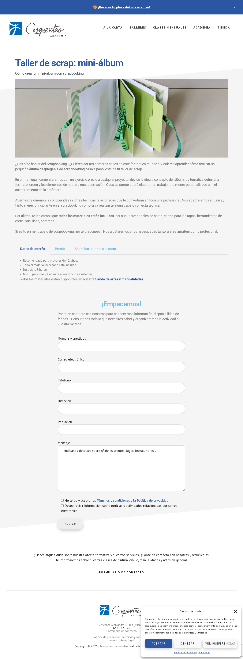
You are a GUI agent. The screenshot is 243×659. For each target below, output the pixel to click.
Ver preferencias (220, 643)
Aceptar (159, 643)
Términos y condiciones (113, 500)
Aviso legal (127, 640)
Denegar (188, 643)
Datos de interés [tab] (32, 249)
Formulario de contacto (121, 572)
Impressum (204, 652)
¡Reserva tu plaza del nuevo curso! (124, 7)
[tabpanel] (121, 273)
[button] (235, 611)
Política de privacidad (185, 652)
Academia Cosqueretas (37, 29)
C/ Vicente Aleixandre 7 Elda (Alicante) (121, 625)
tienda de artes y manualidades (119, 279)
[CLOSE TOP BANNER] (234, 7)
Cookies (113, 640)
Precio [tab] (60, 249)
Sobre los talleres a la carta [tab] (95, 249)
